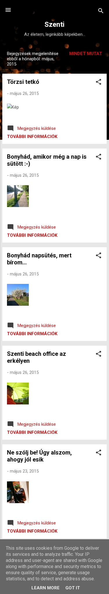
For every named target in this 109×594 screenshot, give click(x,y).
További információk (32, 136)
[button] (98, 82)
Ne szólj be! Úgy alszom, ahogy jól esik (39, 456)
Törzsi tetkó (23, 81)
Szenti (54, 24)
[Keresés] (100, 12)
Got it (72, 588)
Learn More (45, 588)
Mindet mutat (85, 53)
